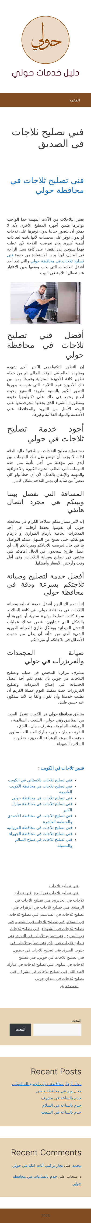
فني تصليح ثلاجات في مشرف (42, 971)
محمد (76, 1165)
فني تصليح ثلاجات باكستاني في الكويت (40, 780)
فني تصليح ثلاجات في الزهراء (45, 907)
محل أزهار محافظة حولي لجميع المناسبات (46, 1083)
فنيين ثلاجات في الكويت (62, 768)
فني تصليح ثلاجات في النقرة (39, 936)
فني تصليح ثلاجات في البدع (56, 893)
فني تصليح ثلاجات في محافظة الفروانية (39, 827)
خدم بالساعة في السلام (61, 1105)
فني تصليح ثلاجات (64, 886)
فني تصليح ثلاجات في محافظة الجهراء (40, 833)
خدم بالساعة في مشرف (61, 1098)
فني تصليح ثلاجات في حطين (37, 950)
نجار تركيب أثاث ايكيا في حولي (37, 1165)
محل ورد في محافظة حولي (58, 1091)
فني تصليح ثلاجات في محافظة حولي (47, 185)
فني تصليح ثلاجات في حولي (61, 957)
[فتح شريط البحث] (7, 101)
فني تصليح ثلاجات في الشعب (40, 921)
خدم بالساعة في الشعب (61, 1112)
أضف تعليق (69, 985)
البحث (76, 1020)
